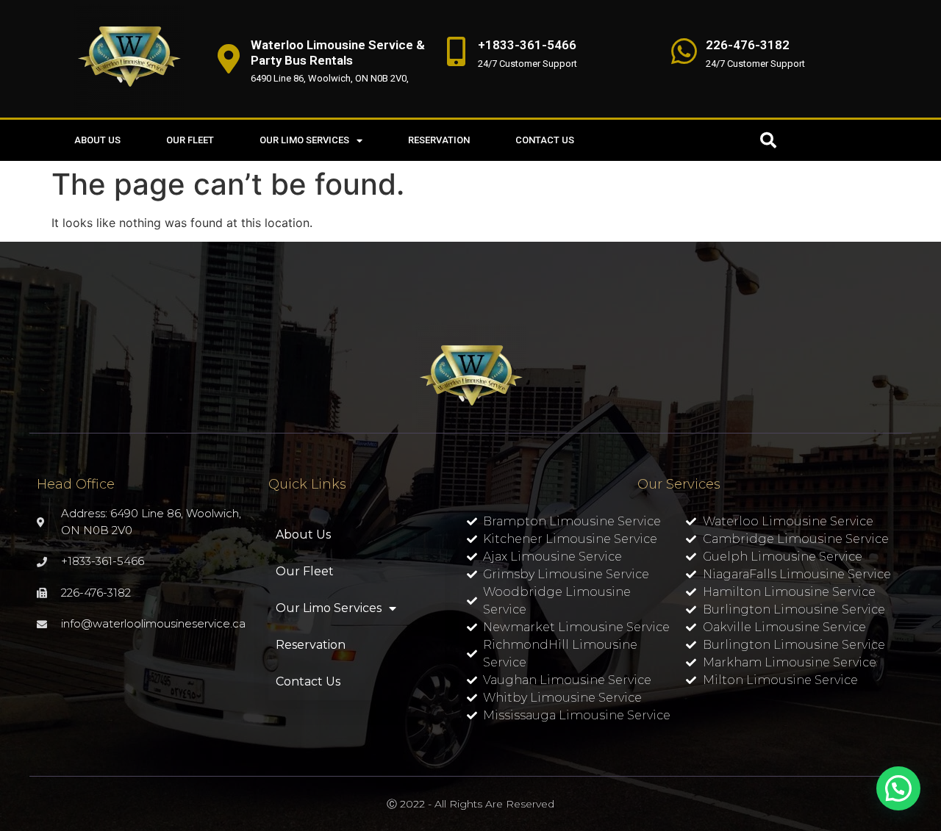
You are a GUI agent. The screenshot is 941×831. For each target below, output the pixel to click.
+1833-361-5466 (527, 44)
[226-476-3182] (683, 51)
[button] (768, 140)
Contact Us (544, 139)
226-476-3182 (748, 44)
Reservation (439, 139)
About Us (97, 139)
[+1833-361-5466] (455, 51)
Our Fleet (190, 139)
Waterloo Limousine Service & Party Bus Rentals (338, 52)
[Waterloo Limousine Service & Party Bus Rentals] (228, 58)
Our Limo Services (304, 139)
